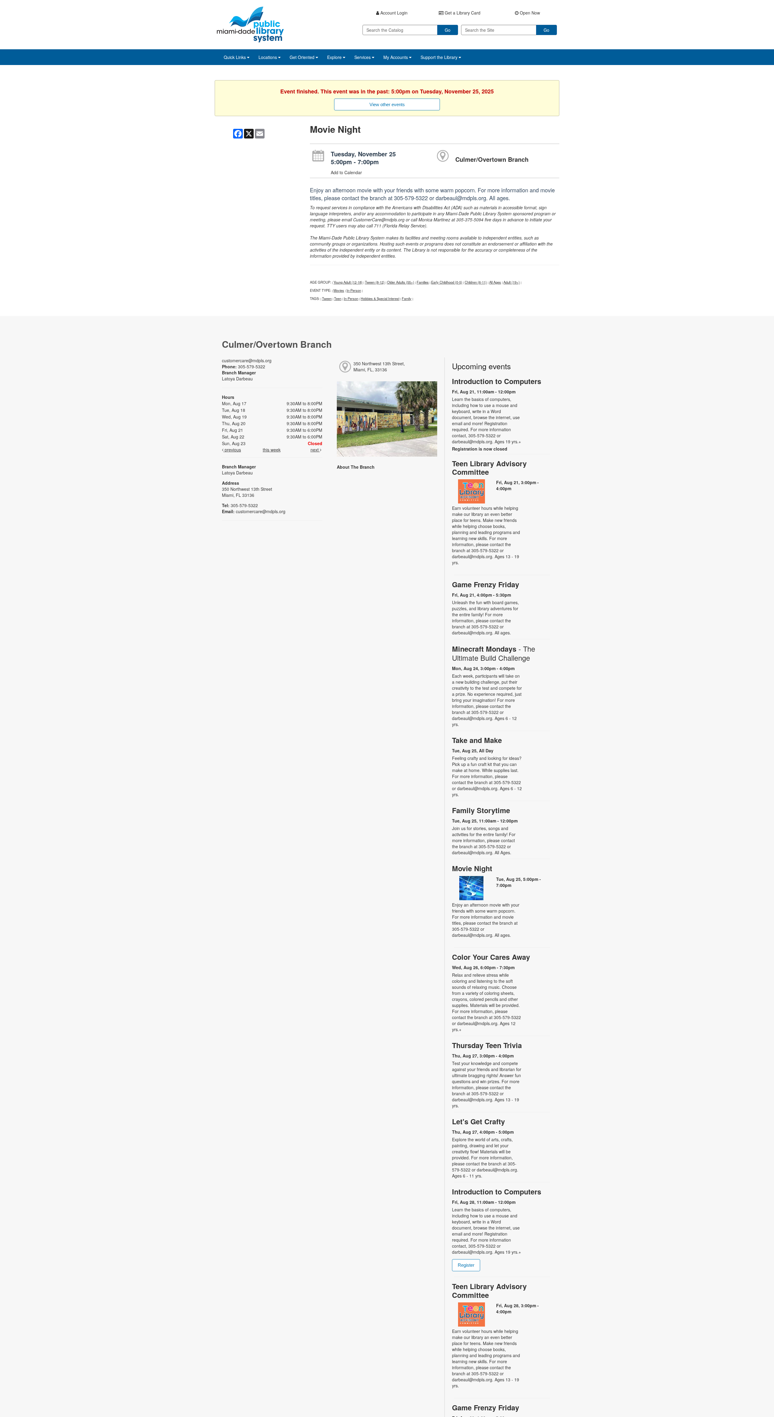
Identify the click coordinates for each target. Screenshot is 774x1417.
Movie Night (472, 868)
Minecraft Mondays (493, 653)
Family (406, 298)
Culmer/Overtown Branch (491, 159)
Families (423, 282)
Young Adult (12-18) (348, 282)
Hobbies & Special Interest (380, 298)
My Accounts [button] (396, 57)
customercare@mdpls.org (247, 360)
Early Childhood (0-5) (446, 282)
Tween (327, 298)
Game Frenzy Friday (485, 584)
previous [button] (232, 450)
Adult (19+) (511, 282)
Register (466, 1265)
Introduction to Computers (496, 381)
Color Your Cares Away (491, 957)
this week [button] (272, 450)
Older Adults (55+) (400, 282)
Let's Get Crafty (478, 1121)
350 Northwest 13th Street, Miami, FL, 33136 (379, 366)
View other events (387, 104)
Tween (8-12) (375, 282)
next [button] (315, 450)
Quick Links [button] (235, 57)
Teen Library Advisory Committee (489, 467)
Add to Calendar (346, 172)
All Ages (495, 282)
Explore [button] (335, 57)
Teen (337, 298)
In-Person (353, 290)
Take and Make (477, 740)
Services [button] (363, 57)
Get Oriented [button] (303, 57)
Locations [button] (268, 57)
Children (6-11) (476, 282)
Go (447, 30)
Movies (338, 290)
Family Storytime (481, 810)
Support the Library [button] (440, 57)
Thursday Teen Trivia (487, 1045)
